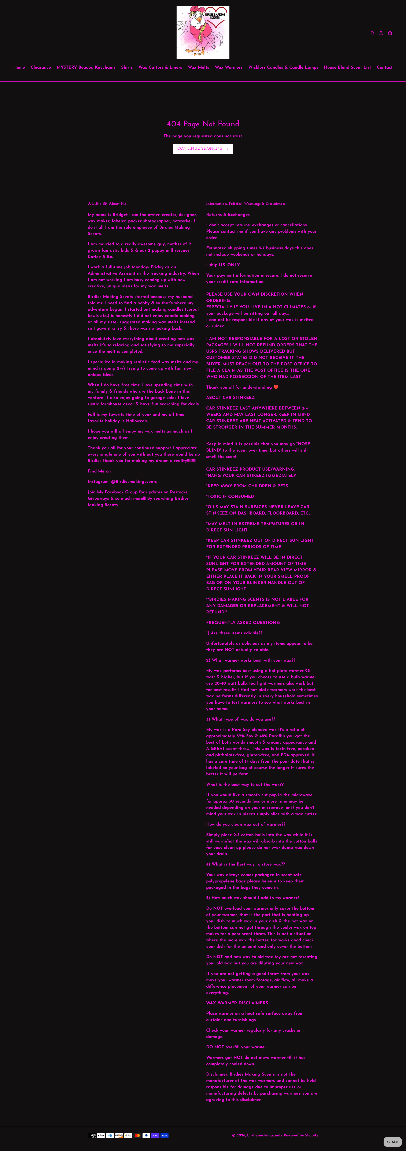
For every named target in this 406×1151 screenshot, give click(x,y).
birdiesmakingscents (264, 1135)
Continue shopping (199, 149)
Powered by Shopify (301, 1135)
